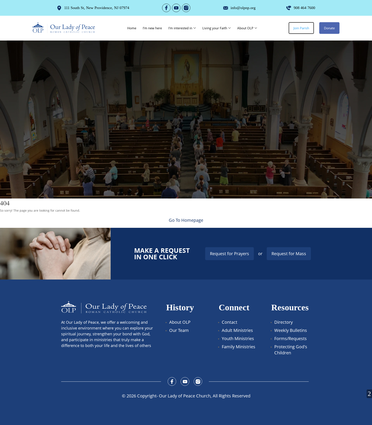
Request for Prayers (229, 253)
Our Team (179, 330)
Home (131, 28)
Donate (329, 28)
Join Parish (301, 28)
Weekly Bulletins (290, 330)
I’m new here (152, 28)
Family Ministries (238, 347)
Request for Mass (288, 253)
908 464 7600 (304, 8)
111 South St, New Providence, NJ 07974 (96, 8)
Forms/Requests (290, 338)
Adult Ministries (237, 330)
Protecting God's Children (290, 350)
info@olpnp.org (243, 8)
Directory (283, 322)
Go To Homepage (186, 220)
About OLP (245, 28)
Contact (229, 322)
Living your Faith (214, 28)
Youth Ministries (238, 338)
